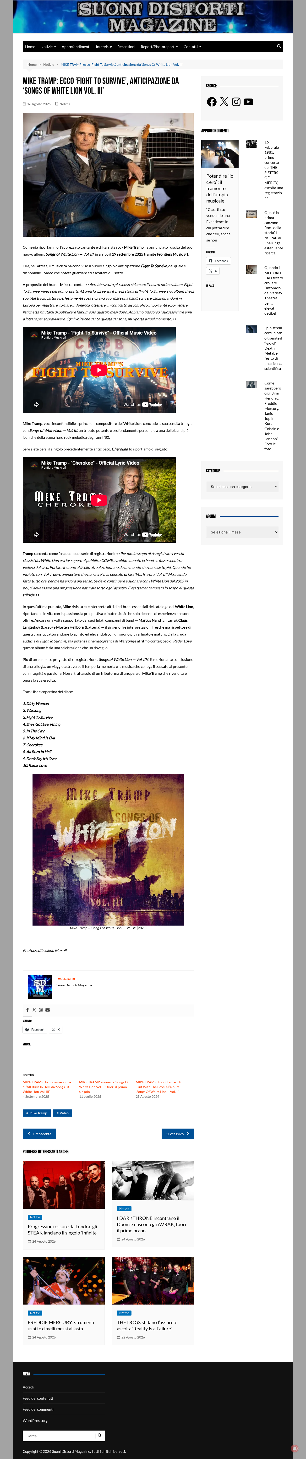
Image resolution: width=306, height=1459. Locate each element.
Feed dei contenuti (38, 1398)
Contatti (191, 46)
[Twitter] (34, 1010)
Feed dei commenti (38, 1409)
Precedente (42, 1134)
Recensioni (126, 46)
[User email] (47, 1010)
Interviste (104, 46)
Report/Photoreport (158, 46)
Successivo (175, 1134)
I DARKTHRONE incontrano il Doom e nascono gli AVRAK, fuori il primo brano (151, 1224)
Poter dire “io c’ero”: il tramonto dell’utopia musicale (219, 188)
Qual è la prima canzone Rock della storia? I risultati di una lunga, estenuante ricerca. (273, 232)
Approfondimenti (76, 46)
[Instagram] (41, 1010)
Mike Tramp (38, 1113)
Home (30, 46)
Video (64, 1113)
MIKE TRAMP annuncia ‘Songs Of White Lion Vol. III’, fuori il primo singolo (104, 1087)
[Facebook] (27, 1010)
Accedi (28, 1387)
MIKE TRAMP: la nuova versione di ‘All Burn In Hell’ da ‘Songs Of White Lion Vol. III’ (47, 1087)
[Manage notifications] (295, 1448)
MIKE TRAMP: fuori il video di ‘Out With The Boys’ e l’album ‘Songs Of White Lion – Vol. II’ (158, 1087)
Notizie (47, 46)
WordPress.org (35, 1420)
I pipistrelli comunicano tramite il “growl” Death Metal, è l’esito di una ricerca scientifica (273, 348)
